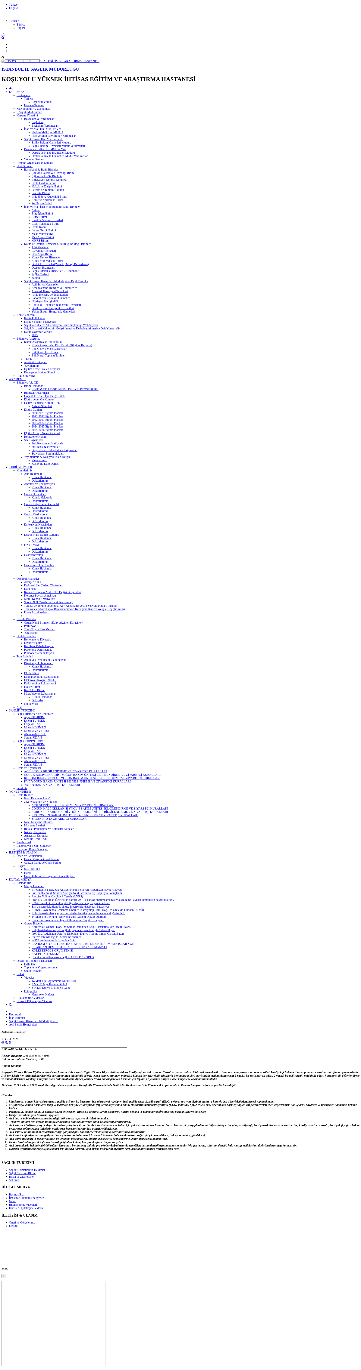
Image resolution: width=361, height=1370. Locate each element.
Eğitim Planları (33, 409)
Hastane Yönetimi (27, 115)
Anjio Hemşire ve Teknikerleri (50, 294)
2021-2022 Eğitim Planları (47, 416)
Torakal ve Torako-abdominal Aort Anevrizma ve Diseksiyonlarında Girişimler (70, 605)
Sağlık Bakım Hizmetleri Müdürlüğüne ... (33, 1021)
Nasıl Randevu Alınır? (37, 798)
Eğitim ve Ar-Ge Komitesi (39, 399)
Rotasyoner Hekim (35, 436)
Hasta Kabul (39, 227)
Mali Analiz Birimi (43, 237)
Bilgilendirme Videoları (30, 997)
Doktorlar (37, 700)
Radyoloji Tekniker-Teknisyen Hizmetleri (56, 304)
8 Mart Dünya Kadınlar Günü (49, 984)
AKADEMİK (17, 379)
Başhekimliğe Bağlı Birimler (41, 169)
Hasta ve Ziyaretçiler (29, 768)
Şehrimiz (22, 788)
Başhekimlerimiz (42, 101)
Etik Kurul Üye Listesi (45, 352)
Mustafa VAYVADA (36, 730)
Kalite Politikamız (34, 318)
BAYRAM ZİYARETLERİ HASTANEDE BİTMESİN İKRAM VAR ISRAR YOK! (83, 943)
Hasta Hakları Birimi (44, 183)
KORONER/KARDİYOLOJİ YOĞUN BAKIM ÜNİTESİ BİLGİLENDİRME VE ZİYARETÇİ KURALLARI (92, 778)
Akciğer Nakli (32, 582)
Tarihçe (28, 98)
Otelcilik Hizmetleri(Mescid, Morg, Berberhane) (60, 264)
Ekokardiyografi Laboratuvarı (41, 676)
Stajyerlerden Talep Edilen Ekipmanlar (54, 450)
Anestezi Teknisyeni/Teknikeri (50, 291)
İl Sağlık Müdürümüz (29, 112)
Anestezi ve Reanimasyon (39, 484)
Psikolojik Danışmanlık (38, 649)
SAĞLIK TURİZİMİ (22, 710)
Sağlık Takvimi (33, 970)
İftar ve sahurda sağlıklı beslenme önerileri (57, 937)
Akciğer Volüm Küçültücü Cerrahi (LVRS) (57, 896)
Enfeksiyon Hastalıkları (38, 524)
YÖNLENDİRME (20, 791)
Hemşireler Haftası (43, 994)
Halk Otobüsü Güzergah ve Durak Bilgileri (49, 876)
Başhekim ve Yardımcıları (39, 118)
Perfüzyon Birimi (42, 203)
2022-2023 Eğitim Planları (47, 419)
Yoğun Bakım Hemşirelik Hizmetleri (53, 311)
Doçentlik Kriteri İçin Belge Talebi (44, 396)
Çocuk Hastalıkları (35, 494)
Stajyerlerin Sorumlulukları (48, 453)
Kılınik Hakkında (42, 697)
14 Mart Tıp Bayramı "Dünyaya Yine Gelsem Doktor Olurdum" (70, 916)
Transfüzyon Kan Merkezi (39, 629)
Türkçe (13, 4)
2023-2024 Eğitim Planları (47, 423)
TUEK (28, 358)
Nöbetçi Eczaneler (35, 832)
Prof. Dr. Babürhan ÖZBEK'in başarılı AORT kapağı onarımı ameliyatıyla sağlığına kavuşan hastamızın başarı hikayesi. (103, 899)
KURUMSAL (17, 91)
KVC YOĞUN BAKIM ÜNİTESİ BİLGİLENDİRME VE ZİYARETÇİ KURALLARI (77, 781)
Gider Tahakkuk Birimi (45, 223)
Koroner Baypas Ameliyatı (40, 595)
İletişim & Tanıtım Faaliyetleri (34, 960)
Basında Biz (24, 882)
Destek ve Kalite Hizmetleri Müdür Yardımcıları (60, 156)
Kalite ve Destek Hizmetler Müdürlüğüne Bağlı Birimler (57, 243)
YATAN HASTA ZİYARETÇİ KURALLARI (52, 784)
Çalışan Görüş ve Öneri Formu (42, 862)
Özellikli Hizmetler (28, 578)
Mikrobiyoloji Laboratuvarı (40, 693)
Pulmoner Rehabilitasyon (39, 653)
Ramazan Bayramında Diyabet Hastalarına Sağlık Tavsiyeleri (68, 920)
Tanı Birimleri (25, 656)
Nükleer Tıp (31, 703)
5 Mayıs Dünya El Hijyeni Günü (51, 987)
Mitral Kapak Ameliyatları (39, 598)
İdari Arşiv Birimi (42, 254)
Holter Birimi (32, 686)
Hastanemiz (23, 95)
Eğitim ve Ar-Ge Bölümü (47, 176)
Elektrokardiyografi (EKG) (40, 680)
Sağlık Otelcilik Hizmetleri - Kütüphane (55, 271)
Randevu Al (24, 842)
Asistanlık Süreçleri (35, 362)
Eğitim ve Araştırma (28, 338)
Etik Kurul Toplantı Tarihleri (48, 355)
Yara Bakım (31, 632)
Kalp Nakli (30, 588)
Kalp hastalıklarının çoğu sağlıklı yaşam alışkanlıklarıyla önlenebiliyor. (73, 930)
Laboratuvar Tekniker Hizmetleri (51, 298)
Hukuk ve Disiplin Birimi (47, 186)
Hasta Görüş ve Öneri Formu (41, 859)
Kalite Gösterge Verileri (38, 331)
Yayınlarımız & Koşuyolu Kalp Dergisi (47, 456)
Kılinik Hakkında (42, 497)
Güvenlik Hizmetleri (44, 250)
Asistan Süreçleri (42, 406)
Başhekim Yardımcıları (45, 125)
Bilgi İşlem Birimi (42, 213)
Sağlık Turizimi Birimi (30, 740)
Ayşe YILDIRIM (34, 717)
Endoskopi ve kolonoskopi (40, 683)
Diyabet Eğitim (33, 642)
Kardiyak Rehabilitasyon (39, 646)
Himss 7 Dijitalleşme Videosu (34, 1001)
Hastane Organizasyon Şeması (35, 162)
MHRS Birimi (40, 240)
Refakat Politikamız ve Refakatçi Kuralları (49, 828)
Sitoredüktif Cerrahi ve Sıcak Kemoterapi (48, 602)
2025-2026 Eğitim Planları (47, 429)
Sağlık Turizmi (40, 274)
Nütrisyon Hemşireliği (45, 301)
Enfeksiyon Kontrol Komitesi (49, 179)
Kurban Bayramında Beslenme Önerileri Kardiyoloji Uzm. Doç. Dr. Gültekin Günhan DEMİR (88, 910)
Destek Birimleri (26, 636)
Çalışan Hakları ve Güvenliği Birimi (53, 172)
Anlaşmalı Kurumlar (36, 835)
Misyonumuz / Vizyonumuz (33, 108)
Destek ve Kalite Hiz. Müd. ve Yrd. (45, 149)
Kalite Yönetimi (26, 314)
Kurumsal (15, 1014)
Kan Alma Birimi (34, 690)
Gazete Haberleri (34, 923)
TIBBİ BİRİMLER (20, 467)
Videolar (29, 977)
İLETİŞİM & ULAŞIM (23, 852)
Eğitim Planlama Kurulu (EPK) (42, 402)
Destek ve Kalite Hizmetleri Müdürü (53, 152)
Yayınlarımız (31, 365)
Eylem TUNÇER (34, 720)
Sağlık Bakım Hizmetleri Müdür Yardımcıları (58, 145)
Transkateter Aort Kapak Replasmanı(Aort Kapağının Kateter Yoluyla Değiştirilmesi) (74, 609)
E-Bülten (29, 964)
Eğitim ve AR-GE (27, 382)
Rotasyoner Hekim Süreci (39, 372)
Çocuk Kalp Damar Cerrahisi (41, 504)
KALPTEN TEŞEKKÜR (47, 953)
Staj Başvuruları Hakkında (47, 443)
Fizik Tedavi (31, 544)
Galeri (20, 974)
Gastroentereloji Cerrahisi (39, 565)
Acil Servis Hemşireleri (45, 284)
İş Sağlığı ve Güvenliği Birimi (49, 196)
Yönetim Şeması (34, 159)
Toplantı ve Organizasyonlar (41, 967)
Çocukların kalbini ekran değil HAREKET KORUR (63, 957)
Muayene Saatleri (34, 825)
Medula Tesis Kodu (35, 839)
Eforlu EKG (31, 673)
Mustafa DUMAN (35, 727)
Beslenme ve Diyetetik (37, 639)
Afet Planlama (40, 247)
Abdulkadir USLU (35, 734)
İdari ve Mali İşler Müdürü (47, 132)
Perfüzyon (30, 626)
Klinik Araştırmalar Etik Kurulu (43, 342)
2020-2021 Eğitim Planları (47, 413)
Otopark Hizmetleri (43, 267)
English (13, 8)
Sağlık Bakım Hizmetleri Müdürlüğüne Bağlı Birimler (56, 281)
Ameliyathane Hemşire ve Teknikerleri (54, 287)
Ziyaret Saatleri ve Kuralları (40, 801)
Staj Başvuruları (33, 440)
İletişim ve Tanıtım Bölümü (48, 189)
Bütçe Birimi (39, 216)
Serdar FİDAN (33, 737)
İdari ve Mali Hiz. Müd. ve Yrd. (43, 129)
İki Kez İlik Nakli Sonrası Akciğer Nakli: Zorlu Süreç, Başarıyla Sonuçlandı (77, 893)
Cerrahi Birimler (26, 619)
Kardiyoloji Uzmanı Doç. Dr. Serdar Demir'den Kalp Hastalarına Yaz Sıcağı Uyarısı (81, 926)
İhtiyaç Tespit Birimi (44, 230)
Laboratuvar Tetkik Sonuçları (34, 845)
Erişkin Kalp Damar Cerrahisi (41, 534)
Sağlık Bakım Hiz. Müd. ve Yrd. (43, 139)
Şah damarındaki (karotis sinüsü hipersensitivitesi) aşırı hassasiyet (70, 906)
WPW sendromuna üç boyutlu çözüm (54, 940)
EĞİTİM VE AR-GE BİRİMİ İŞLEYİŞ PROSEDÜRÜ (65, 389)
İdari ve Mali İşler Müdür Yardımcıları (54, 135)
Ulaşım (21, 866)
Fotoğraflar (30, 991)
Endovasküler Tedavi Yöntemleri (43, 585)
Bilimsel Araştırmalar (36, 392)
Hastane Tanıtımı (34, 105)
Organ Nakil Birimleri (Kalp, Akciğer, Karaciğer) (53, 622)
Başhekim (37, 122)
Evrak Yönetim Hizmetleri (47, 220)
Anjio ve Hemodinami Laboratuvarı (45, 659)
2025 (35, 335)
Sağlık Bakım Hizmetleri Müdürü (51, 142)
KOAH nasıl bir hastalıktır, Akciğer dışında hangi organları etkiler (71, 903)
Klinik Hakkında (42, 477)
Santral (36, 277)
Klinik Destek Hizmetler (46, 257)
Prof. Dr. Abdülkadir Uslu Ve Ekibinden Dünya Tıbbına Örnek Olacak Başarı (78, 933)
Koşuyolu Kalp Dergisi (45, 463)
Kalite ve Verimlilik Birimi (47, 200)
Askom (36, 210)
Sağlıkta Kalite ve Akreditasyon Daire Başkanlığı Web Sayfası (61, 325)
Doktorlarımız (40, 480)
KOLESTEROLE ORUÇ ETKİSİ (52, 950)
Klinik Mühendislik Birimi (47, 260)
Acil (19, 707)
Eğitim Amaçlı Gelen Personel (42, 369)
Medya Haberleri (34, 886)
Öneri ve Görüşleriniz (29, 855)
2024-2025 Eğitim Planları (47, 426)
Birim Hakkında (33, 385)
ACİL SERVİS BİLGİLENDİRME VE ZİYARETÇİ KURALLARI (65, 771)
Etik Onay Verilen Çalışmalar (49, 348)
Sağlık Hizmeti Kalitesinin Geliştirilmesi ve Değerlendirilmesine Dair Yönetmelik (72, 328)
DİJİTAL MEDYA (20, 879)
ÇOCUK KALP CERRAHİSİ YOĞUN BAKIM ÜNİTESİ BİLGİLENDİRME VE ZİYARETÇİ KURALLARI (92, 774)
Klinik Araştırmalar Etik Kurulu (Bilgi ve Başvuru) (62, 345)
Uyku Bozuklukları (35, 612)
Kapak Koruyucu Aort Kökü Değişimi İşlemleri (52, 592)
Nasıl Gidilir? (32, 869)
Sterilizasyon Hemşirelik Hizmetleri (53, 308)
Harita (27, 872)
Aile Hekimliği (33, 473)
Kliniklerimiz (24, 470)
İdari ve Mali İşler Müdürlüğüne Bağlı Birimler (52, 206)
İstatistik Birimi (41, 193)
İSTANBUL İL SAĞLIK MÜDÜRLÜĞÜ (40, 69)
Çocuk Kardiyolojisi (36, 514)
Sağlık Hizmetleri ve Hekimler (35, 713)
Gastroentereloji (33, 555)
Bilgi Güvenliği (26, 375)
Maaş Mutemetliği (42, 233)
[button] (14, 20)
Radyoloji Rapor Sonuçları (32, 849)
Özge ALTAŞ (32, 724)
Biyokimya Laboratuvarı (38, 663)
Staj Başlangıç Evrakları (46, 446)
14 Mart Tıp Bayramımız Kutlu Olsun (54, 981)
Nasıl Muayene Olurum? (38, 822)
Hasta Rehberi (25, 795)
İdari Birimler (25, 166)
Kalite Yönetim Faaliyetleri (40, 321)
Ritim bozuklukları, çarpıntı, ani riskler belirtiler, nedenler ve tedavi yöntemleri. (78, 913)
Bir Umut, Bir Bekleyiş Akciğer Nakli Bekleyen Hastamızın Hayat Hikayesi (77, 889)
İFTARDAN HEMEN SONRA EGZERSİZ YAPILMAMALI (69, 947)
